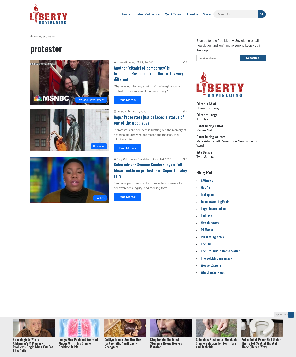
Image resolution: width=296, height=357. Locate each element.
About (191, 14)
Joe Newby (240, 141)
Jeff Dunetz (223, 141)
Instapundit (209, 194)
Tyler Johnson (206, 156)
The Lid (206, 243)
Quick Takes (173, 14)
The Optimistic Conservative (220, 250)
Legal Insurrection (213, 208)
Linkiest (206, 215)
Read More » (127, 100)
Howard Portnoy (126, 62)
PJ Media (207, 229)
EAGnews (207, 180)
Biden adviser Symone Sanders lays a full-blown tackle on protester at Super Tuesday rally (150, 170)
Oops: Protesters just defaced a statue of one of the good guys (149, 120)
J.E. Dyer (202, 119)
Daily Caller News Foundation (133, 159)
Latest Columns (146, 14)
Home (126, 14)
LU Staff (121, 111)
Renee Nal (204, 130)
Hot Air (206, 187)
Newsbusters (210, 222)
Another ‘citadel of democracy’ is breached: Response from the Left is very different (148, 73)
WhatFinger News (213, 272)
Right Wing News (212, 236)
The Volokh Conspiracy (216, 258)
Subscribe (252, 57)
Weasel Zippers (211, 265)
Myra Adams (205, 141)
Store (207, 14)
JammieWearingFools (215, 201)
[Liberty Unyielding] (48, 14)
